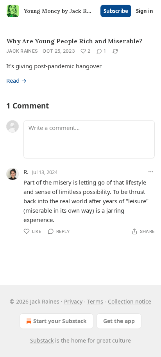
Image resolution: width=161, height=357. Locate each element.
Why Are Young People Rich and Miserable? (74, 41)
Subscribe (116, 10)
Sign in (144, 10)
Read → (16, 80)
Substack (42, 340)
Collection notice (129, 301)
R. (26, 172)
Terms (95, 301)
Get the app (119, 321)
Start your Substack (60, 321)
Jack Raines (22, 51)
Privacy (73, 301)
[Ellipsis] (151, 171)
